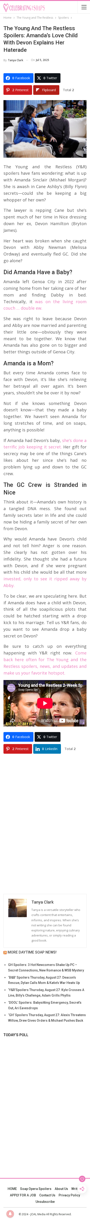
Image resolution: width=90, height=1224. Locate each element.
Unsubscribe (45, 1202)
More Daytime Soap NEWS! (32, 952)
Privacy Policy (69, 1195)
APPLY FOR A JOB (23, 1195)
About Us (61, 1189)
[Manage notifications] (10, 1214)
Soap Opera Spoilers (35, 1189)
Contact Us (47, 1195)
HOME (12, 1189)
